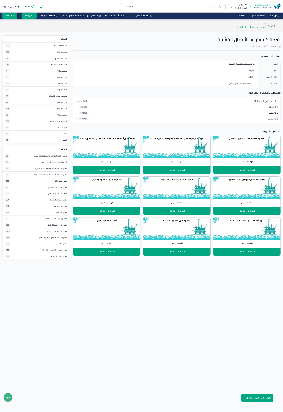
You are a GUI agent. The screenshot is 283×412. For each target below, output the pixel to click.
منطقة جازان (62, 71)
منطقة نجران (62, 115)
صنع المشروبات (61, 181)
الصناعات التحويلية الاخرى (57, 193)
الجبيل (64, 140)
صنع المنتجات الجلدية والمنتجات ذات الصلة (50, 174)
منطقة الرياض (61, 52)
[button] (239, 6)
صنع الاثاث (63, 243)
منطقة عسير (62, 108)
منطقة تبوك (62, 89)
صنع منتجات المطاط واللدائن (56, 231)
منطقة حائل (62, 83)
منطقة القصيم (61, 58)
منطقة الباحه (62, 77)
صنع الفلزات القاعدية (59, 256)
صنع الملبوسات (61, 212)
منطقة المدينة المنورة (58, 121)
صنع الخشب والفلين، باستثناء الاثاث (53, 250)
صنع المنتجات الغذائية (58, 200)
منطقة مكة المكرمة (59, 64)
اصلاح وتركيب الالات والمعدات (55, 218)
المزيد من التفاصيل (247, 170)
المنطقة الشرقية (60, 45)
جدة (65, 133)
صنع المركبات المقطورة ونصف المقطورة (51, 168)
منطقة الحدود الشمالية (57, 96)
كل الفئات (273, 15)
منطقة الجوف (61, 102)
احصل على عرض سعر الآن (257, 397)
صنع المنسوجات (60, 206)
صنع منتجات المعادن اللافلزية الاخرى (52, 237)
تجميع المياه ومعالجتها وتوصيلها (54, 162)
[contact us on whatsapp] (8, 397)
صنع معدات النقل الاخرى (57, 187)
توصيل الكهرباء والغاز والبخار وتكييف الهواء (50, 156)
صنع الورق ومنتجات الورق (57, 225)
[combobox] (127, 6)
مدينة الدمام (62, 127)
